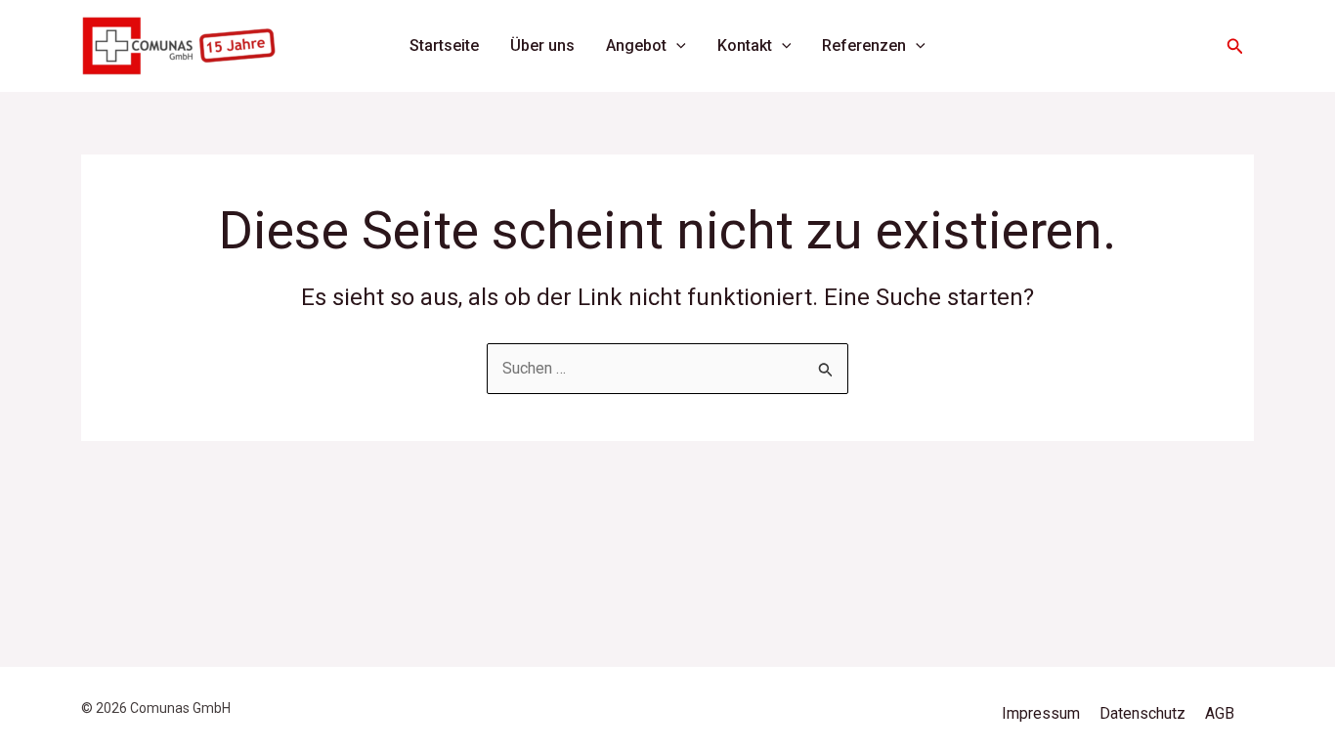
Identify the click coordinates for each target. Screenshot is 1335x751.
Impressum (1041, 713)
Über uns (542, 45)
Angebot (636, 45)
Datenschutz (1142, 713)
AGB (1219, 713)
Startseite (444, 45)
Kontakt (744, 45)
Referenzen (864, 45)
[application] (676, 46)
